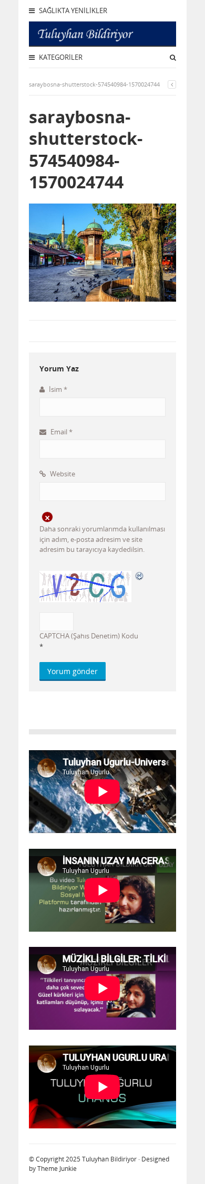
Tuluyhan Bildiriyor (109, 1159)
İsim (57, 389)
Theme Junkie (57, 1168)
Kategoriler (60, 57)
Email (61, 431)
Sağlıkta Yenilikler (72, 10)
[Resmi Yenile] (140, 575)
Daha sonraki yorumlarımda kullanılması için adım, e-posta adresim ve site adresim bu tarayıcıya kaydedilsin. (102, 539)
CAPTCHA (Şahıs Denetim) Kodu (88, 636)
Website (61, 473)
